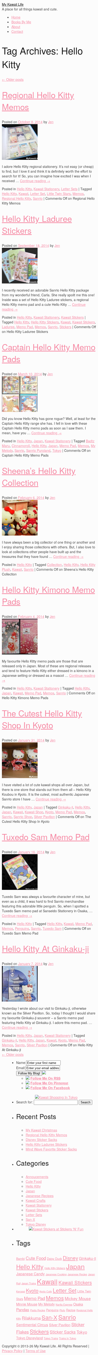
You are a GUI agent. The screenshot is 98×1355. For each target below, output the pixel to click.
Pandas (22, 1309)
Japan (38, 441)
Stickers (65, 326)
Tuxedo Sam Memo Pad (45, 837)
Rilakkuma (31, 1318)
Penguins (22, 928)
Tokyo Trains (51, 1338)
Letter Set (37, 193)
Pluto (62, 1310)
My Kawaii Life (13, 4)
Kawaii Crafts (35, 1200)
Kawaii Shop (34, 811)
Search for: (24, 1102)
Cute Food (34, 1181)
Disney (70, 1257)
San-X (30, 1219)
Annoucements (37, 1176)
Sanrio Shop (23, 816)
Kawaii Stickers (72, 317)
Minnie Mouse (26, 1303)
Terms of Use (35, 1350)
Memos (78, 193)
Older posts (13, 79)
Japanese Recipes (40, 1195)
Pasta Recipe (37, 1310)
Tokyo (56, 450)
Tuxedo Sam (52, 928)
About (15, 26)
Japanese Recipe (77, 1274)
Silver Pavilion (44, 816)
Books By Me (21, 21)
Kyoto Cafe (45, 1291)
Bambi (20, 1258)
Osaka (78, 1303)
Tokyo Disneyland (29, 1337)
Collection (54, 564)
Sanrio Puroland (38, 450)
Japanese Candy (30, 1273)
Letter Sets (69, 188)
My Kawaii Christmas (41, 1130)
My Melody (46, 1303)
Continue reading (35, 180)
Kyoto (49, 811)
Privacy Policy (12, 1350)
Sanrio (38, 198)
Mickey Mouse (78, 1298)
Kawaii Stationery (46, 188)
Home (15, 17)
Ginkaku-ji (65, 807)
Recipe (70, 1310)
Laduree (8, 326)
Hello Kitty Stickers (45, 322)
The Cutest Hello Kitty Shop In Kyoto (42, 719)
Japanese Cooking (56, 1274)
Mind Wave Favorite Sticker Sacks (51, 1149)
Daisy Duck (54, 1258)
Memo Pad (24, 326)
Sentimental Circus (32, 1324)
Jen (51, 121)
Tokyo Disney (36, 1224)
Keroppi (20, 1291)
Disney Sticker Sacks (41, 1139)
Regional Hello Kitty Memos (46, 1134)
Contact (17, 31)
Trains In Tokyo (67, 1338)
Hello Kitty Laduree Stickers (46, 1144)
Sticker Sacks (63, 1332)
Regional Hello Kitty (16, 198)
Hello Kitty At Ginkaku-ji (45, 948)
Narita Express (64, 1304)
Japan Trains (28, 1283)
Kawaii (23, 193)
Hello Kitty (24, 188)
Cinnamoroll (21, 445)
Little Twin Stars (59, 193)
